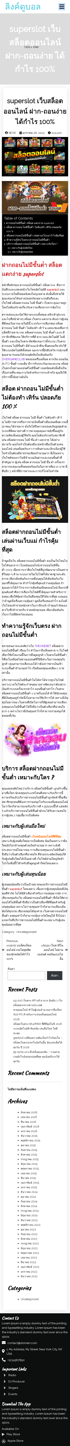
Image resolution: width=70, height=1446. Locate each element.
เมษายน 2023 (29, 1257)
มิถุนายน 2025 (29, 1163)
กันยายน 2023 (29, 1234)
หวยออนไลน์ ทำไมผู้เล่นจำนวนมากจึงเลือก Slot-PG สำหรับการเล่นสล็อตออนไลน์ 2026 (37, 1014)
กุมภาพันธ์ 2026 (30, 1126)
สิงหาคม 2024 (29, 1206)
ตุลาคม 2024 (28, 1196)
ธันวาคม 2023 (29, 1220)
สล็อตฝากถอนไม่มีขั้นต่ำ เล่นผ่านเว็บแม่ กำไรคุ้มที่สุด (35, 235)
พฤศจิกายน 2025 (30, 1140)
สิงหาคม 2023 (29, 1238)
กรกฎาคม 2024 (30, 1210)
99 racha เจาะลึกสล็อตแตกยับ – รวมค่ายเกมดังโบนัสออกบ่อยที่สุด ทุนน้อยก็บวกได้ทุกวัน (36, 1056)
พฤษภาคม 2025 (30, 1168)
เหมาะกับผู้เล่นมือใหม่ (22, 248)
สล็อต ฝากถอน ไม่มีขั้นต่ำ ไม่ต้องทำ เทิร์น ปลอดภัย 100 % (33, 229)
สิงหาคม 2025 (29, 1154)
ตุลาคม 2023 (28, 1229)
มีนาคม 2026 (28, 1121)
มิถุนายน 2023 (29, 1248)
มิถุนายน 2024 (29, 1215)
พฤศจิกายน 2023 (30, 1224)
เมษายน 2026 (29, 1117)
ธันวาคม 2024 (29, 1191)
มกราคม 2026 (29, 1131)
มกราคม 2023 (29, 1271)
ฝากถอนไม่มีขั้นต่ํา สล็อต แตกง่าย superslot (30, 223)
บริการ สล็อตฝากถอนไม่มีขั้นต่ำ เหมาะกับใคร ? (31, 243)
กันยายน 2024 (29, 1201)
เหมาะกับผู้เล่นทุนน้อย (22, 252)
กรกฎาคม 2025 (29, 1159)
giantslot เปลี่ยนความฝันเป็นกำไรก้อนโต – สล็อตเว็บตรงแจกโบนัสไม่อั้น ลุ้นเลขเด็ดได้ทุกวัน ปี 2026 (37, 1042)
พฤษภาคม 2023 (30, 1252)
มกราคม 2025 (29, 1187)
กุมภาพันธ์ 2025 (30, 1182)
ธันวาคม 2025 (29, 1135)
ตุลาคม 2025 (28, 1145)
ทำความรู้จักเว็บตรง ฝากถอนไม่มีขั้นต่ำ (28, 239)
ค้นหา (11, 969)
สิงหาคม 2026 (29, 1112)
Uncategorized (26, 932)
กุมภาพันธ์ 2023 (30, 1266)
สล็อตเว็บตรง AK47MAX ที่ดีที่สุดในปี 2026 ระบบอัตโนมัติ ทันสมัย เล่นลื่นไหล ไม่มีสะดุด (37, 1028)
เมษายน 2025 (29, 1173)
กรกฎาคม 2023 (30, 1243)
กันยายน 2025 (29, 1149)
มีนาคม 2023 (28, 1262)
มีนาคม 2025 (28, 1178)
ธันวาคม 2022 (29, 1276)
